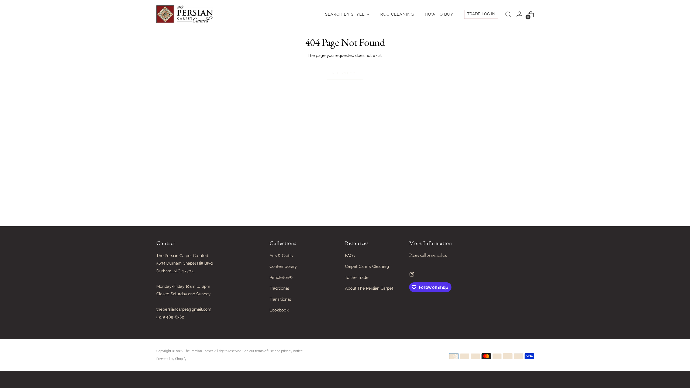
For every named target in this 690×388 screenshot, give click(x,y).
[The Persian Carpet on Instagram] (412, 276)
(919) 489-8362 (170, 317)
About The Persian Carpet (369, 288)
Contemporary (283, 266)
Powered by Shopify (171, 359)
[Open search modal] (508, 14)
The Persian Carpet (198, 351)
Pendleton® (281, 277)
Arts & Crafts (281, 255)
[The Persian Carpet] (184, 14)
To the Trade (356, 277)
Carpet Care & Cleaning (367, 266)
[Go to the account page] (519, 14)
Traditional (279, 288)
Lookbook (279, 310)
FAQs (350, 255)
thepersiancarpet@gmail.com (183, 309)
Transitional (280, 299)
